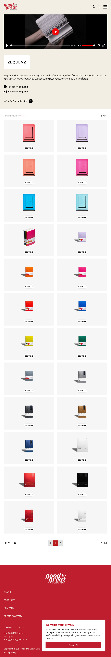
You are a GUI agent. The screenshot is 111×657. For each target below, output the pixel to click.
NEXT (104, 543)
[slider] (40, 45)
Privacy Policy (10, 652)
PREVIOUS (10, 543)
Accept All (73, 645)
